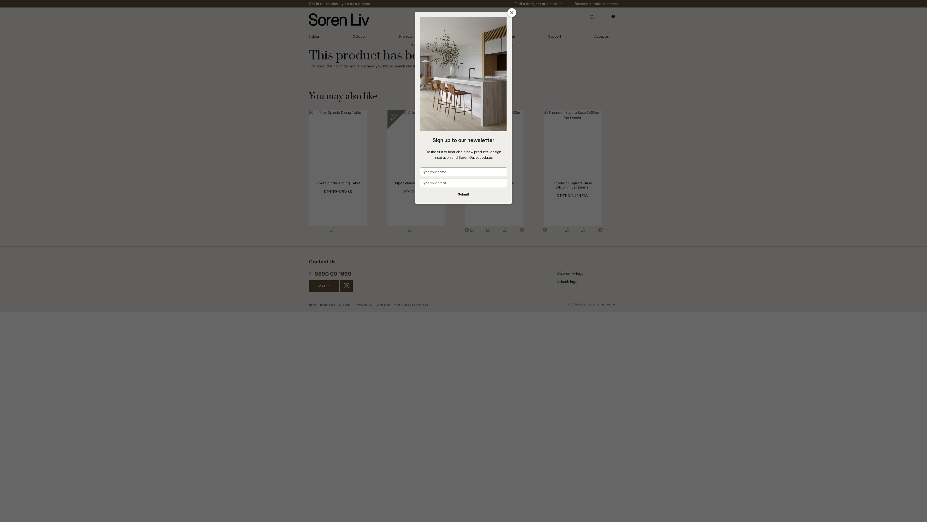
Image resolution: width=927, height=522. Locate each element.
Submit (463, 194)
